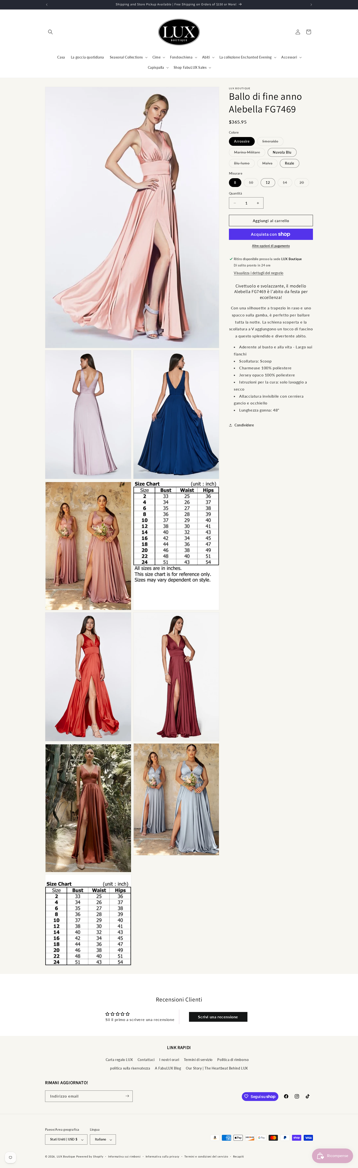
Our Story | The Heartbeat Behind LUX (217, 1068)
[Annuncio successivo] (311, 4)
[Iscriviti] (127, 1096)
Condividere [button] (244, 425)
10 (253, 183)
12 (268, 182)
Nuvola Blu (282, 152)
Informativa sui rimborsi (124, 1156)
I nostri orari (169, 1059)
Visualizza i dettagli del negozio (258, 273)
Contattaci (146, 1059)
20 (304, 183)
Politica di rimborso (233, 1059)
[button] (50, 32)
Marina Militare (249, 153)
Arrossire (242, 141)
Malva (270, 164)
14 (287, 183)
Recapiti (238, 1156)
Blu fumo (244, 164)
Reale (289, 163)
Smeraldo (272, 142)
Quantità (235, 193)
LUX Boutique (66, 1156)
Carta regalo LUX (119, 1059)
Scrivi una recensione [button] (218, 1016)
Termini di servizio (198, 1059)
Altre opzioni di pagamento (271, 246)
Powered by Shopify (90, 1156)
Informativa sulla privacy (163, 1156)
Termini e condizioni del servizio (206, 1156)
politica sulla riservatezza (130, 1068)
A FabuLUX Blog (168, 1068)
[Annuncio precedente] (46, 4)
